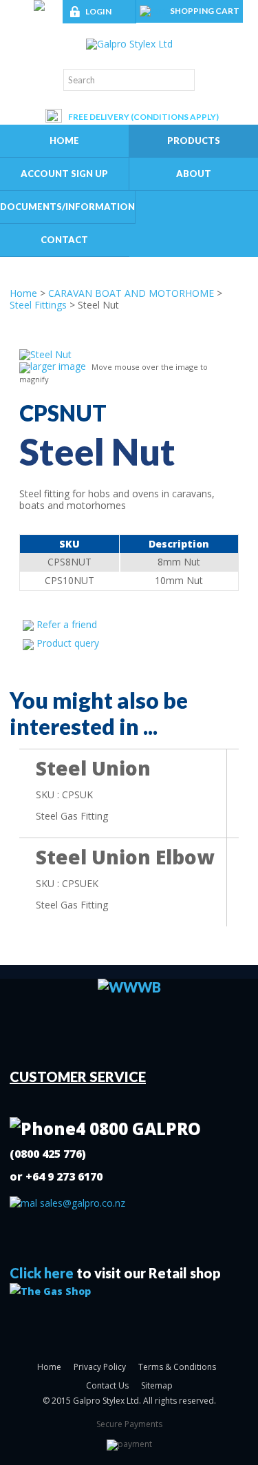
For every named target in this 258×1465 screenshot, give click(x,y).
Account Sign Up (64, 173)
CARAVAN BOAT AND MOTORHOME (131, 293)
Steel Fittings (38, 304)
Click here (42, 1273)
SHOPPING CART (204, 11)
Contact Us (107, 1385)
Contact (64, 239)
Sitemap (157, 1385)
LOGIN (98, 11)
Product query (67, 643)
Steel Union (93, 768)
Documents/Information (67, 206)
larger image (58, 366)
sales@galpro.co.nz (81, 1202)
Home (64, 140)
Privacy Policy (100, 1367)
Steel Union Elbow (125, 857)
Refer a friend (66, 624)
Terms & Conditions (177, 1367)
